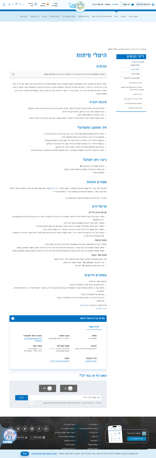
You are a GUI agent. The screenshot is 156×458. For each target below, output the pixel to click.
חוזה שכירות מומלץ (135, 108)
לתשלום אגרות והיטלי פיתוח (59, 361)
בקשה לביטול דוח (67, 428)
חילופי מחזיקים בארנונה (88, 428)
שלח (22, 397)
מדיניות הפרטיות (68, 449)
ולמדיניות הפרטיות (38, 454)
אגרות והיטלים (124, 49)
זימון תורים (93, 424)
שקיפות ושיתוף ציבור (66, 436)
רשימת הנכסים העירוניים (133, 104)
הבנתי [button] (25, 454)
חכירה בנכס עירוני (135, 83)
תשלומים (94, 441)
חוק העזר (54, 188)
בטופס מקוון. (84, 305)
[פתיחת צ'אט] (9, 435)
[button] (145, 4)
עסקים (107, 4)
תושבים (115, 4)
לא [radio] (45, 388)
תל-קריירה (93, 432)
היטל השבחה (135, 65)
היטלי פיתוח (135, 70)
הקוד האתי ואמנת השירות (64, 432)
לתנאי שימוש (52, 454)
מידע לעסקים (69, 441)
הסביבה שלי (69, 445)
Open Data (92, 445)
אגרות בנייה (135, 74)
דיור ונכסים (135, 49)
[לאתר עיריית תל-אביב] (78, 6)
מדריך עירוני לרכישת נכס (133, 99)
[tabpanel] (58, 349)
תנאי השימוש (92, 449)
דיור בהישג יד (137, 94)
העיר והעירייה (69, 424)
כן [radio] (66, 388)
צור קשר (46, 403)
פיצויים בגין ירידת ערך (131, 78)
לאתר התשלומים (91, 361)
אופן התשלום (101, 309)
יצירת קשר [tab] (94, 327)
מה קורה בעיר (97, 4)
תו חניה (94, 436)
